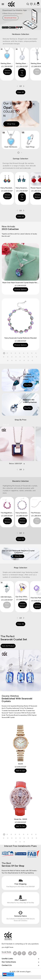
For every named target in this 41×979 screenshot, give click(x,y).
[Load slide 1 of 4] (17, 28)
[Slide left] (17, 86)
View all (20, 92)
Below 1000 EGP (15, 464)
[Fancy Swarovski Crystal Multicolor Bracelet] (20, 317)
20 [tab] (11, 360)
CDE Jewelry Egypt (23, 972)
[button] (28, 4)
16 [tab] (28, 356)
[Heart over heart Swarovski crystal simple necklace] (20, 262)
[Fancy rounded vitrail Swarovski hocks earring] (7, 179)
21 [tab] (16, 360)
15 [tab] (24, 356)
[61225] (20, 743)
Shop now (11, 124)
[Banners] (20, 380)
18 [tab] (36, 356)
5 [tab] (19, 353)
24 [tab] (28, 360)
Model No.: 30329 (20, 819)
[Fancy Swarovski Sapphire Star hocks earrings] (22, 179)
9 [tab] (35, 353)
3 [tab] (11, 353)
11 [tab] (7, 356)
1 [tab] (18, 152)
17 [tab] (32, 356)
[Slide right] (24, 86)
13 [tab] (16, 356)
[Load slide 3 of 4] (21, 28)
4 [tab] (15, 353)
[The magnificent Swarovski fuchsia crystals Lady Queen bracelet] (7, 504)
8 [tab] (31, 353)
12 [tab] (11, 356)
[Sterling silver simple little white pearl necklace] (22, 54)
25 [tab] (32, 360)
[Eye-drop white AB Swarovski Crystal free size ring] (22, 588)
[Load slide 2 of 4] (19, 28)
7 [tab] (27, 353)
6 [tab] (23, 353)
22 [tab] (20, 360)
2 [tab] (21, 152)
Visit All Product (8, 646)
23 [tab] (24, 360)
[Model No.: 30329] (20, 798)
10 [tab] (3, 356)
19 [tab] (7, 360)
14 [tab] (20, 356)
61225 (20, 764)
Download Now (10, 18)
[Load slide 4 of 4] (24, 28)
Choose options (7, 71)
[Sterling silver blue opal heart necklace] (7, 54)
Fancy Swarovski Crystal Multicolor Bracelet (21, 338)
